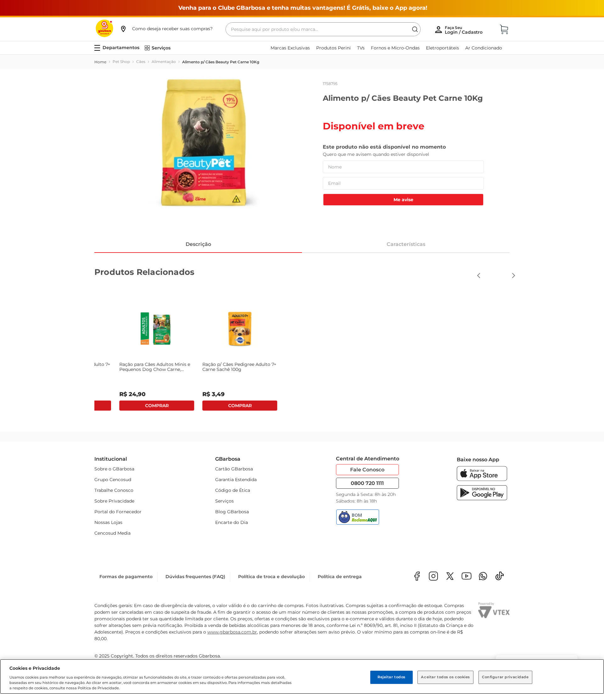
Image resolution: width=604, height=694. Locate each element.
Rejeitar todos (391, 677)
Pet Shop (121, 61)
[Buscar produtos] (415, 29)
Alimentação (164, 61)
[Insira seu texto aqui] (483, 577)
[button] (166, 29)
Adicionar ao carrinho (385, 406)
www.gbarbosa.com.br (232, 632)
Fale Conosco (367, 470)
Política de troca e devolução (271, 576)
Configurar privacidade (505, 677)
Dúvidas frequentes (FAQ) (195, 576)
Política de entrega (340, 576)
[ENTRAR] (464, 30)
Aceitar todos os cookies (445, 677)
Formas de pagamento (126, 576)
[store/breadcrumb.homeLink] (100, 62)
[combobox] (323, 29)
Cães (140, 61)
